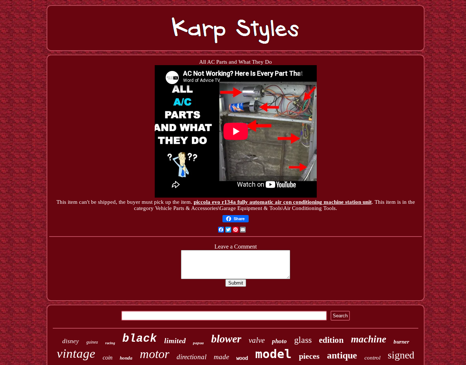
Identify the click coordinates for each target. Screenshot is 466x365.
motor (154, 354)
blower (226, 339)
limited (175, 341)
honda (126, 358)
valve (257, 340)
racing (110, 343)
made (221, 357)
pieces (309, 356)
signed (401, 355)
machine (368, 339)
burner (401, 342)
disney (70, 341)
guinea (92, 342)
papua (198, 343)
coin (107, 357)
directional (191, 357)
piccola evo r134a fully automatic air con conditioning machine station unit (283, 202)
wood (242, 358)
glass (303, 340)
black (139, 338)
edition (331, 340)
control (372, 358)
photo (279, 341)
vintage (76, 353)
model (273, 354)
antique (342, 355)
